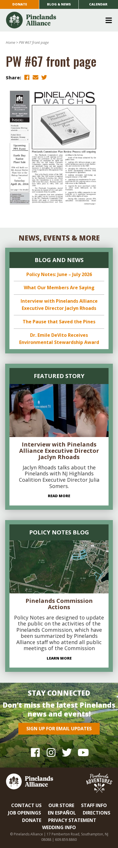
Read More (59, 495)
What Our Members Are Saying (59, 287)
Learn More (59, 658)
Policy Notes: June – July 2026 (59, 274)
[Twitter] (67, 752)
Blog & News (59, 4)
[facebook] (27, 77)
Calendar (98, 4)
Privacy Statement (72, 820)
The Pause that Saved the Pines (59, 321)
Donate (19, 4)
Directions (96, 813)
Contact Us (26, 805)
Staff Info (94, 805)
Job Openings (24, 813)
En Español (62, 813)
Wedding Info (59, 827)
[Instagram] (51, 752)
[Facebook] (35, 752)
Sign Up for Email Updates (59, 728)
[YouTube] (83, 752)
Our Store (61, 805)
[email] (35, 77)
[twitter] (44, 77)
